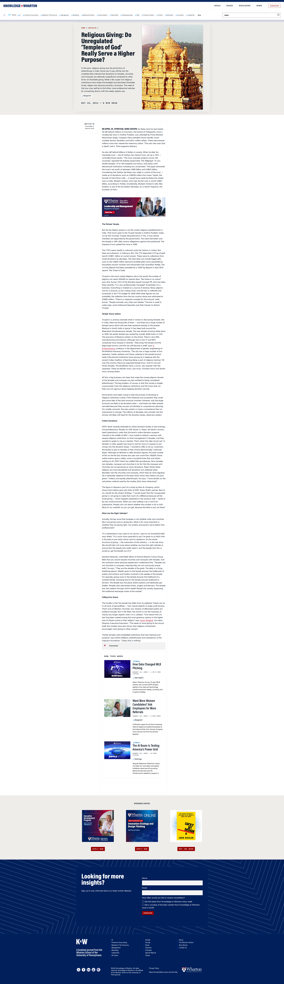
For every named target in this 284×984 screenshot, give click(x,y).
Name (144, 878)
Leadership (191, 15)
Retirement (170, 15)
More (199, 15)
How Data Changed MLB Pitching (147, 666)
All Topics (114, 955)
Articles (217, 6)
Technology (138, 759)
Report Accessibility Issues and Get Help (163, 972)
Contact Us (183, 948)
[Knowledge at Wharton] (20, 5)
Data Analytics (102, 15)
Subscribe (274, 6)
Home (83, 28)
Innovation (180, 15)
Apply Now (97, 849)
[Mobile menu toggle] (4, 15)
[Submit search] (278, 15)
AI (19, 15)
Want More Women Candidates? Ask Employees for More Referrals (144, 706)
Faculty (147, 942)
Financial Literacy (148, 15)
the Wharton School (120, 973)
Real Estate (114, 15)
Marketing (76, 15)
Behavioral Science (89, 15)
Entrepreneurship (127, 15)
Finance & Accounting (31, 15)
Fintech (160, 15)
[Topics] (9, 15)
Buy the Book (186, 849)
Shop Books (183, 945)
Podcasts (229, 6)
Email (144, 888)
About (181, 940)
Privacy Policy (154, 968)
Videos (147, 955)
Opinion (259, 6)
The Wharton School (186, 942)
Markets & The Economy (49, 15)
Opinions (148, 948)
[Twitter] (78, 969)
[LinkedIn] (88, 969)
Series (147, 945)
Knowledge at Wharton (124, 968)
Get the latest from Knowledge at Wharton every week (168, 902)
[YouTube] (93, 969)
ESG (138, 15)
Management (65, 15)
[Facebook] (83, 969)
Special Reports (244, 6)
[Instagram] (98, 969)
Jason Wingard (146, 621)
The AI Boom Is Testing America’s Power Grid (146, 747)
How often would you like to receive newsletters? (163, 898)
